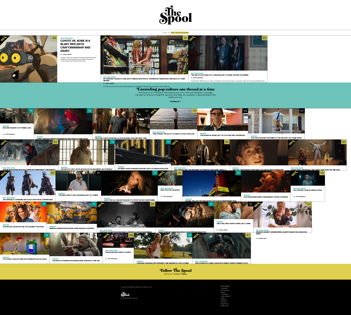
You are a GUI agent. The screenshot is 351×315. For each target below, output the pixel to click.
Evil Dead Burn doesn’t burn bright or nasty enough (266, 197)
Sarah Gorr (263, 238)
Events (223, 298)
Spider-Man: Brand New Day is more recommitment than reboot (29, 170)
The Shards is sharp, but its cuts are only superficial (222, 135)
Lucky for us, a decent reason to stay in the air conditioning (129, 200)
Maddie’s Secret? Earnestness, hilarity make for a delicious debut (281, 233)
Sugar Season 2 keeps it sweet (118, 252)
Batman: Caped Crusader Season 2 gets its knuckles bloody (143, 169)
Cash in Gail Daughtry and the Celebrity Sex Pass (23, 227)
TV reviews (224, 288)
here (184, 274)
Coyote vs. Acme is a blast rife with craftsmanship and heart (75, 46)
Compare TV (224, 300)
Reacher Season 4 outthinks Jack (17, 128)
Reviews (6, 126)
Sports (223, 292)
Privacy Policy (225, 303)
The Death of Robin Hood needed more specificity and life (76, 261)
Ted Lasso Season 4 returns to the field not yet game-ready (276, 138)
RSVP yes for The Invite (170, 190)
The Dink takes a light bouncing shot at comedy (78, 195)
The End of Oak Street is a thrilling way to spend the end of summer (219, 75)
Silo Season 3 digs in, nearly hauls (307, 190)
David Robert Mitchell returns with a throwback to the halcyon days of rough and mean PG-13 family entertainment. (228, 81)
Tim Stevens (198, 78)
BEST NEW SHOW (299, 188)
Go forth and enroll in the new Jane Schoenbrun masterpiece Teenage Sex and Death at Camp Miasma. (136, 86)
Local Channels (225, 296)
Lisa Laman (67, 54)
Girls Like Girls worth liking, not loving (233, 223)
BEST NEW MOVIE (66, 38)
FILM (165, 33)
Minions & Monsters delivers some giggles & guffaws (71, 228)
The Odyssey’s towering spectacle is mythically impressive (28, 200)
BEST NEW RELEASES (179, 33)
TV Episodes (224, 294)
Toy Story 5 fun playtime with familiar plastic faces (25, 259)
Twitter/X (175, 101)
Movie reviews (225, 286)
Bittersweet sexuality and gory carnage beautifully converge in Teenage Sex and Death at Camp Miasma (144, 80)
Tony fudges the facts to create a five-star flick (174, 134)
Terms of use (225, 305)
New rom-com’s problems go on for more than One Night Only (121, 138)
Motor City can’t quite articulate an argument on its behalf (87, 169)
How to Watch (225, 290)
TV (169, 33)
